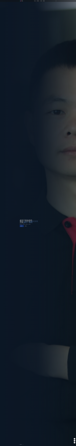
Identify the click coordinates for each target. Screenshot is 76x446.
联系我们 (26, 226)
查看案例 (21, 226)
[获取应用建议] (74, 442)
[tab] (19, 444)
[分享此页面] (74, 439)
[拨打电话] (74, 440)
